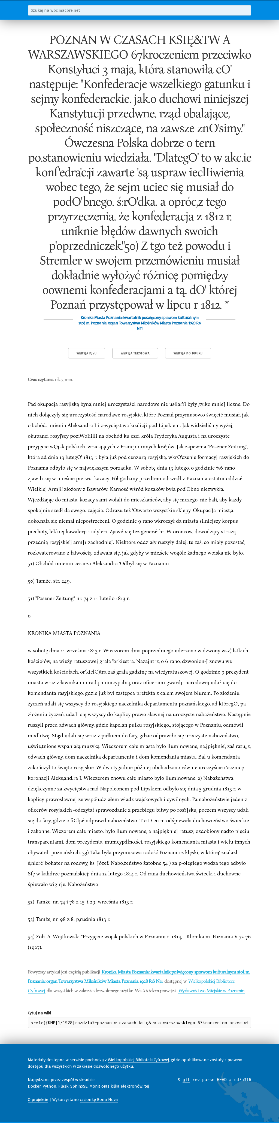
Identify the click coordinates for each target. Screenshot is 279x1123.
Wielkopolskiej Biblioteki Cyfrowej (138, 1059)
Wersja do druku (188, 353)
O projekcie (38, 1099)
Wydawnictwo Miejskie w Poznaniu (211, 990)
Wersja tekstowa (135, 353)
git (186, 1079)
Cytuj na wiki (39, 1013)
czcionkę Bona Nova (99, 1099)
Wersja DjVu (87, 353)
